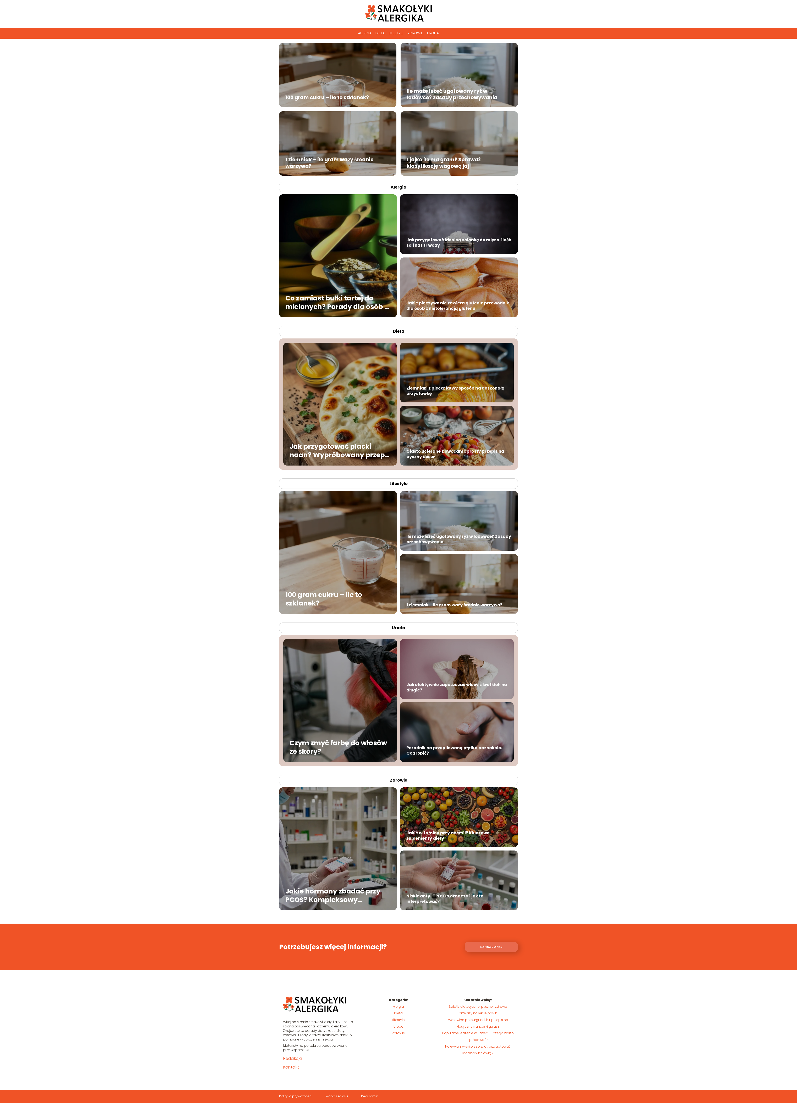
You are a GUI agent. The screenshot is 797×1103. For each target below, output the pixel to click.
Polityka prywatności (295, 1096)
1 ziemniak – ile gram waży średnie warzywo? (329, 162)
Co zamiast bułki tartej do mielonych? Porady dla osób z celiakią (336, 302)
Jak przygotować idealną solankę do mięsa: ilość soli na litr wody (458, 242)
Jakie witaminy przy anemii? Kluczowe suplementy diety (447, 835)
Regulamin (369, 1096)
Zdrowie (415, 33)
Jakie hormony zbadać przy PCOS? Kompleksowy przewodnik (332, 895)
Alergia (364, 33)
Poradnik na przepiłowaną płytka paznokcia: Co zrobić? (454, 750)
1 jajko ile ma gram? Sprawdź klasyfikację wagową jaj (444, 162)
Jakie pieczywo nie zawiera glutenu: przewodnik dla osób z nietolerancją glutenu (457, 305)
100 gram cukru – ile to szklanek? (327, 97)
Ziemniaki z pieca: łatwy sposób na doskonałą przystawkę (455, 390)
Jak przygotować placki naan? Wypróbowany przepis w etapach (340, 450)
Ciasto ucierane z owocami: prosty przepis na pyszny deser (455, 454)
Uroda (433, 33)
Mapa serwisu (337, 1096)
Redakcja (292, 1058)
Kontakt (291, 1067)
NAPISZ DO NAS (491, 947)
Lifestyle (396, 33)
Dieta (380, 33)
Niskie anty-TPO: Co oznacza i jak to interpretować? (444, 898)
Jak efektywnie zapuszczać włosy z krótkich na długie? (456, 687)
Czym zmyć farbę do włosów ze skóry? (338, 747)
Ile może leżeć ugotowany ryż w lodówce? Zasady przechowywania (452, 94)
